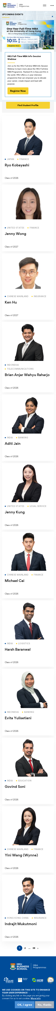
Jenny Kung (15, 512)
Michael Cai (14, 580)
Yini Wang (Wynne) (21, 855)
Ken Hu (11, 302)
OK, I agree (24, 1004)
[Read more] (28, 117)
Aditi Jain (13, 443)
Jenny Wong (15, 233)
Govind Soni (15, 786)
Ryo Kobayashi (17, 165)
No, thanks (45, 1004)
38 (34, 948)
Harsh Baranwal (18, 649)
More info (36, 998)
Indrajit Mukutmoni (21, 924)
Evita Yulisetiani (18, 718)
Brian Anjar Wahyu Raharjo (27, 374)
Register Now (18, 90)
